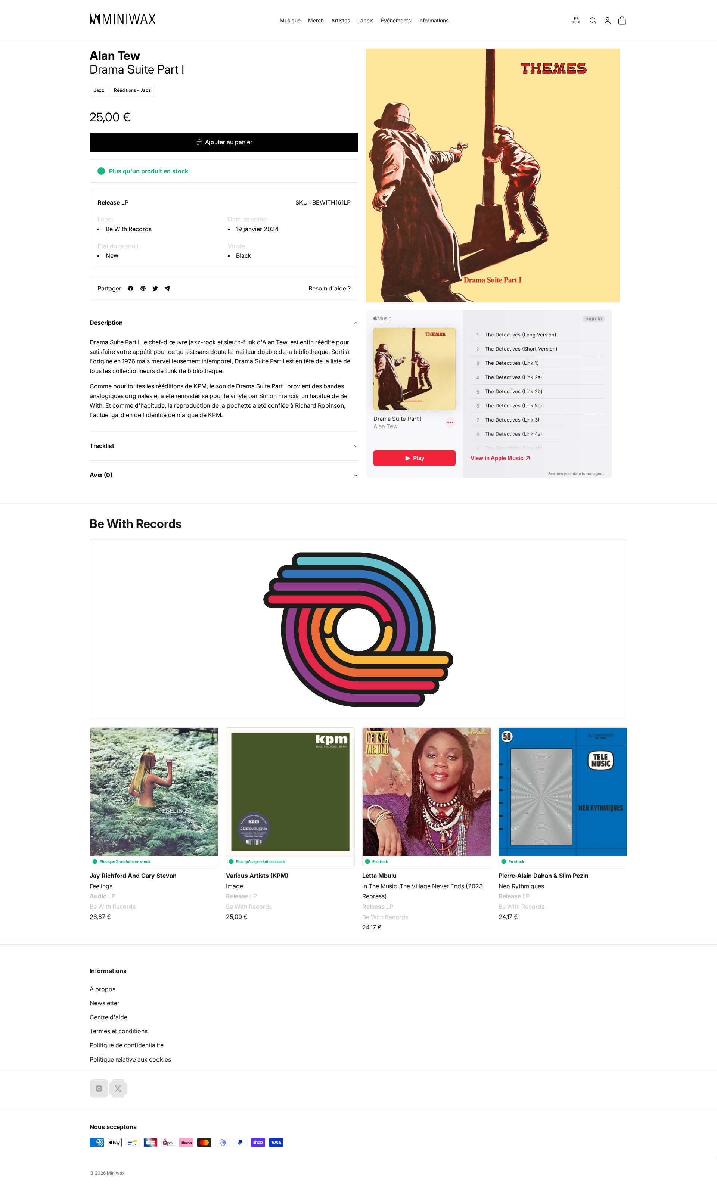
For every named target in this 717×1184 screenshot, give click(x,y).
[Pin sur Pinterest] (143, 288)
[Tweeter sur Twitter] (155, 288)
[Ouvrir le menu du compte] (607, 20)
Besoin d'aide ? (329, 288)
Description (106, 322)
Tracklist (102, 446)
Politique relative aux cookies (130, 1059)
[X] (118, 1088)
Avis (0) (101, 475)
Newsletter (105, 1003)
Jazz (99, 90)
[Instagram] (99, 1088)
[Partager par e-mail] (167, 288)
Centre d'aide (108, 1017)
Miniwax (116, 1173)
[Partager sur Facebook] (130, 288)
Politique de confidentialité (127, 1045)
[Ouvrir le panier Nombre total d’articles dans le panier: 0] (622, 20)
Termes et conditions (119, 1031)
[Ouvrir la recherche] (593, 20)
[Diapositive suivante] (616, 785)
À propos (102, 989)
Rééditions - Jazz (132, 90)
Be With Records (129, 229)
